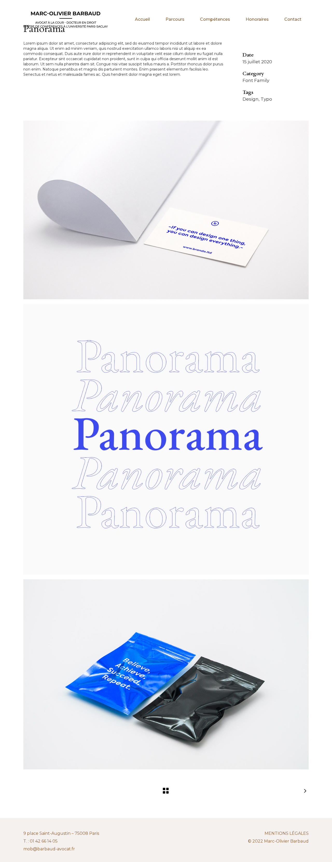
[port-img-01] (166, 210)
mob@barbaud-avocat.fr (49, 848)
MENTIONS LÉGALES (287, 833)
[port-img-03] (166, 674)
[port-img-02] (166, 439)
